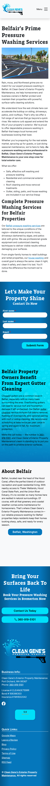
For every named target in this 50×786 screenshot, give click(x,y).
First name (9, 310)
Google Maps (9, 735)
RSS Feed (6, 762)
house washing (36, 257)
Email (7, 332)
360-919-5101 (26, 619)
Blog (4, 744)
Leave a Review (10, 740)
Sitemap (6, 757)
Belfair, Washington (25, 532)
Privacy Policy (9, 748)
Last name (9, 321)
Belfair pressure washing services (23, 225)
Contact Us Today (25, 610)
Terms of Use (8, 753)
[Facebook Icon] (4, 704)
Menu (39, 9)
